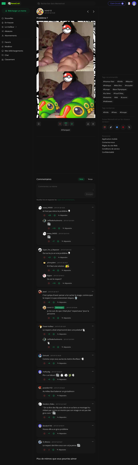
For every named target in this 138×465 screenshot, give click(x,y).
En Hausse (9, 22)
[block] (93, 124)
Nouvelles (9, 18)
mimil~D (48, 10)
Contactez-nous (108, 142)
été (116, 97)
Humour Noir (109, 81)
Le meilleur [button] (10, 27)
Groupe (124, 112)
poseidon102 (47, 388)
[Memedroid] (3, 3)
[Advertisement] (118, 40)
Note (81, 179)
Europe (107, 89)
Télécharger (16, 11)
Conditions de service (111, 149)
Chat (7, 55)
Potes (115, 112)
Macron (130, 81)
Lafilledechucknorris (55, 220)
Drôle (120, 81)
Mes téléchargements (14, 51)
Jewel (44, 292)
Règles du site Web (109, 145)
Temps (90, 179)
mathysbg (46, 372)
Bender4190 (47, 426)
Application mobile (109, 139)
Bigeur (49, 275)
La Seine (107, 93)
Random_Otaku (48, 404)
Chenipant (66, 130)
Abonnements (11, 35)
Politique (107, 85)
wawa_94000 (47, 207)
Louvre (124, 97)
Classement (10, 59)
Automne (107, 97)
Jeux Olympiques (120, 89)
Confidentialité (108, 152)
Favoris (8, 42)
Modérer (8, 46)
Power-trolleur (48, 326)
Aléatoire (8, 31)
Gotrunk (45, 355)
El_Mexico (46, 442)
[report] (88, 124)
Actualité (129, 85)
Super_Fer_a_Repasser (51, 250)
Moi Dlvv (118, 85)
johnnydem (51, 262)
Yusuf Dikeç (119, 93)
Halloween (108, 101)
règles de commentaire (65, 200)
